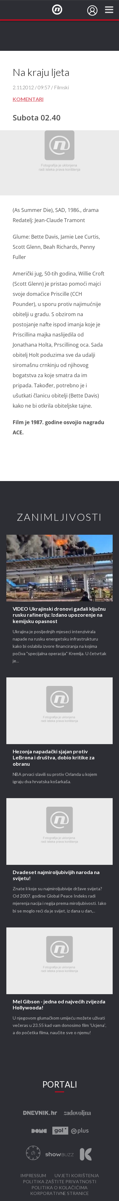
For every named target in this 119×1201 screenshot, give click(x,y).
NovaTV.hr (61, 9)
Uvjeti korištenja (77, 1175)
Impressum (33, 1175)
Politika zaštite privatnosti (59, 1181)
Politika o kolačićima (59, 1188)
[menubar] (92, 10)
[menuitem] (92, 10)
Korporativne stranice (59, 1193)
